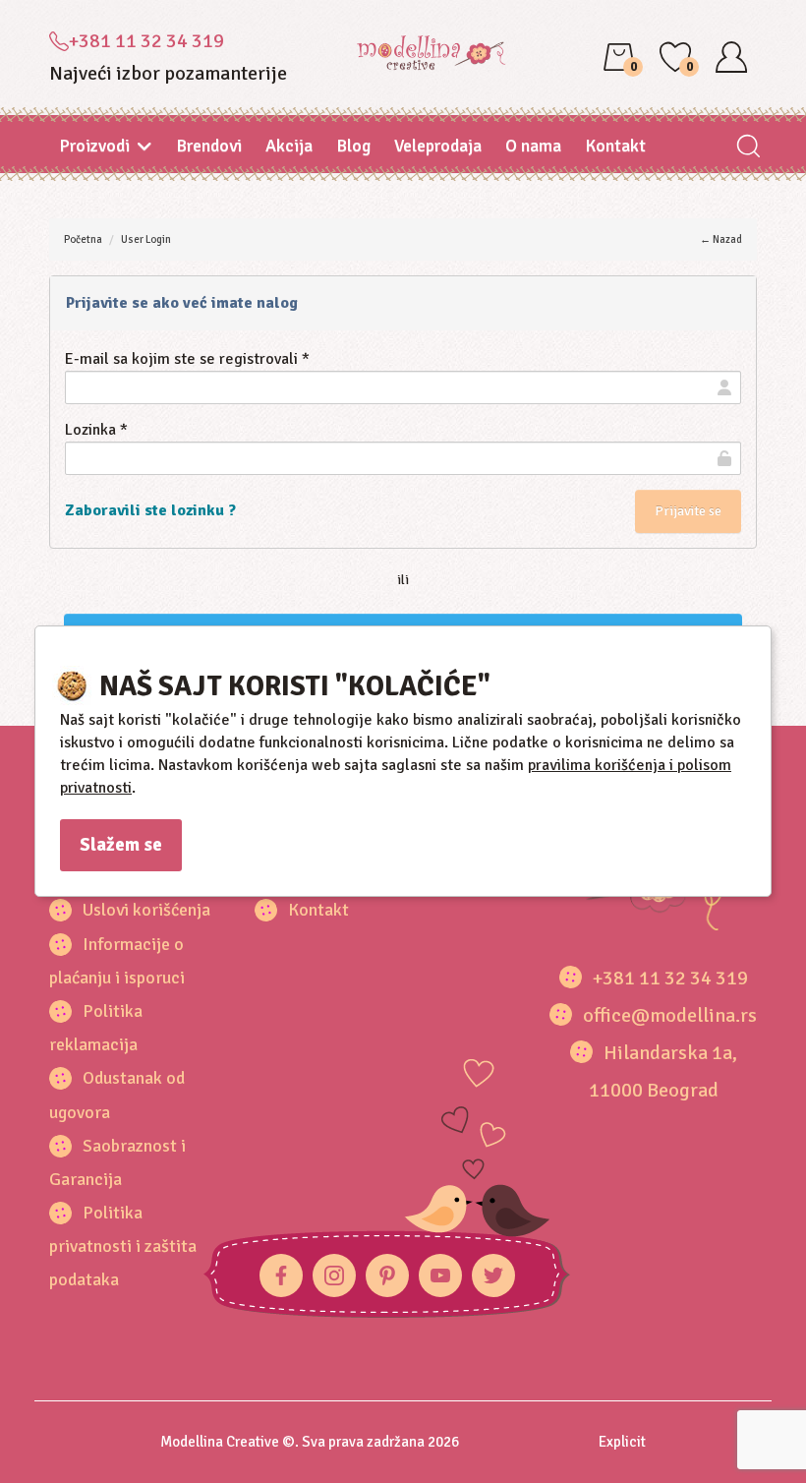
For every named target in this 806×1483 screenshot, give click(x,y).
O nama (533, 145)
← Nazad (721, 239)
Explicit (622, 1442)
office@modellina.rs (670, 1015)
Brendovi (209, 145)
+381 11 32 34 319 (146, 41)
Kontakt (615, 145)
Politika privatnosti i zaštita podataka (123, 1246)
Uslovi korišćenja (146, 909)
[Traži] (747, 148)
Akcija (289, 145)
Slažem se (121, 845)
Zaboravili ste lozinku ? (150, 510)
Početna (83, 239)
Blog (353, 145)
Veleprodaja (438, 145)
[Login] (731, 57)
